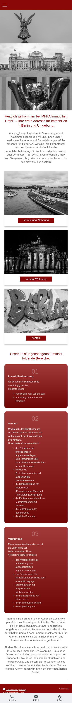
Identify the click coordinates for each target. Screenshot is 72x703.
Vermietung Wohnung (36, 219)
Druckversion (12, 690)
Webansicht (64, 689)
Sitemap (22, 690)
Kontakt (36, 337)
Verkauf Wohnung (36, 278)
